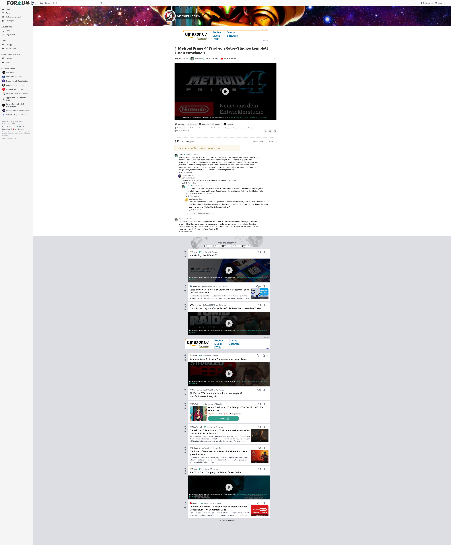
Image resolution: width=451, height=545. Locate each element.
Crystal (181, 219)
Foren (47, 3)
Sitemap (11, 122)
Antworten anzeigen (202, 213)
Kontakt (5, 122)
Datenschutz (6, 124)
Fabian (181, 155)
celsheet (192, 199)
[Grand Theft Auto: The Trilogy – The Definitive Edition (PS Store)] (199, 413)
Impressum (20, 124)
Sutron (184, 175)
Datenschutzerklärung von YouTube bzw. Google (244, 118)
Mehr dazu (264, 118)
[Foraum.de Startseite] (23, 3)
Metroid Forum (188, 16)
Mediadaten (19, 122)
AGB (13, 124)
